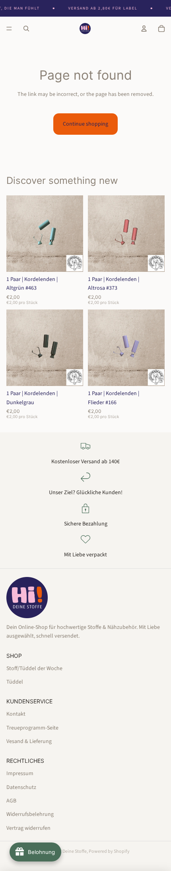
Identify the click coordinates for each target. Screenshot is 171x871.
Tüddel (14, 682)
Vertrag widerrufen (28, 828)
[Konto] (144, 28)
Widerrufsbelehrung (30, 814)
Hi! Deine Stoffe (71, 851)
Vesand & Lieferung (29, 741)
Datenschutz (21, 787)
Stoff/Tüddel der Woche (34, 668)
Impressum (19, 773)
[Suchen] (26, 28)
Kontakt (15, 714)
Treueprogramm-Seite (32, 728)
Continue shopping (85, 124)
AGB (11, 801)
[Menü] (9, 28)
